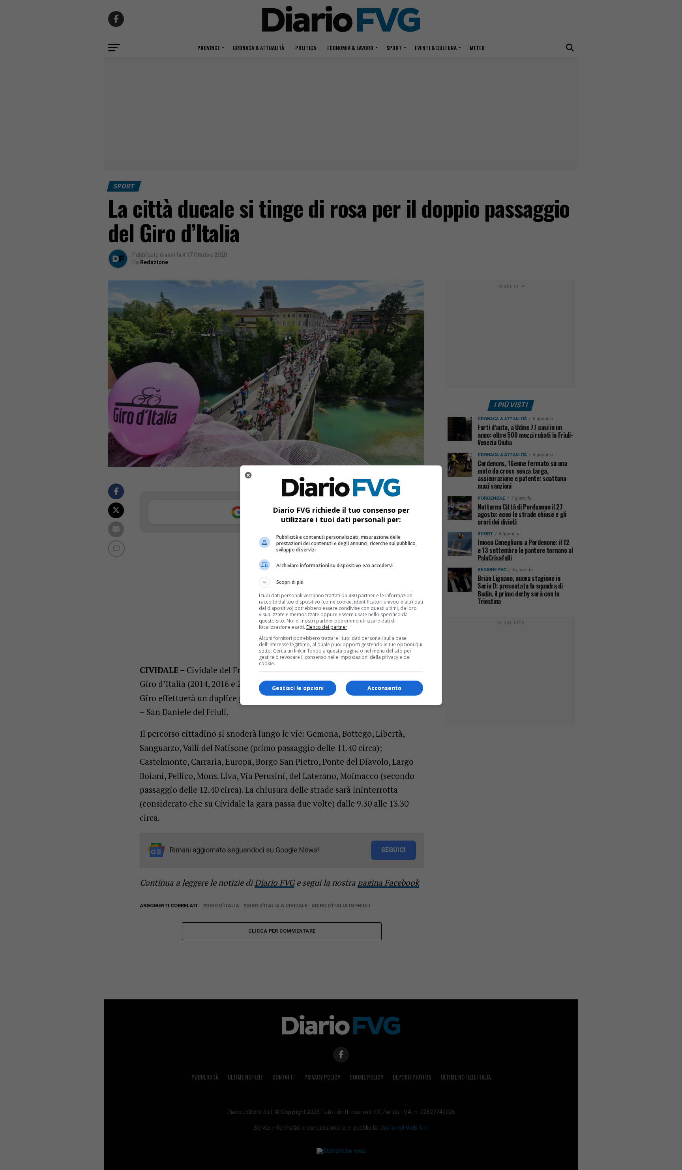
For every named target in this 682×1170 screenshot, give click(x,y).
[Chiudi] (248, 475)
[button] (341, 582)
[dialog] (341, 585)
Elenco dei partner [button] (326, 627)
